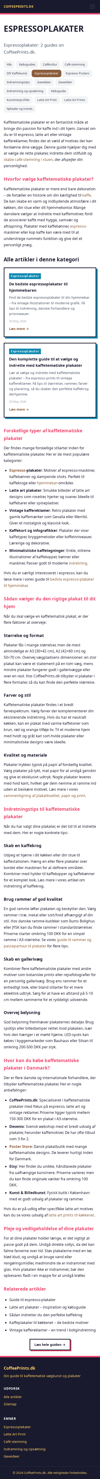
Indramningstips (18, 82)
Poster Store (20, 1146)
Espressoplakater (46, 73)
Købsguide (58, 91)
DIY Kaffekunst (17, 73)
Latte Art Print (47, 100)
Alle (9, 64)
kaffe (86, 195)
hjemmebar (47, 482)
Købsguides (27, 64)
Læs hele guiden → (50, 1344)
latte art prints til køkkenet (71, 1215)
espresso (78, 226)
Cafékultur (50, 64)
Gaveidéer (65, 82)
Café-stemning (75, 64)
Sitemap (10, 1404)
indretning (78, 563)
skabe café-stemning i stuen (28, 159)
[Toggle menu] (92, 6)
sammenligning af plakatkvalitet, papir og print (44, 795)
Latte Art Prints (74, 100)
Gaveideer (44, 82)
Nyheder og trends (20, 109)
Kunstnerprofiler (18, 100)
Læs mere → (19, 328)
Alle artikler (13, 1397)
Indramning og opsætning (25, 91)
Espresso (17, 470)
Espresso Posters (77, 73)
